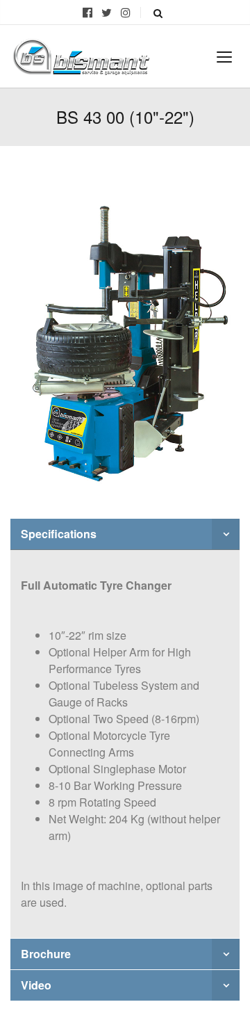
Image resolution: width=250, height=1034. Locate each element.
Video (36, 985)
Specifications (59, 534)
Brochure (46, 954)
